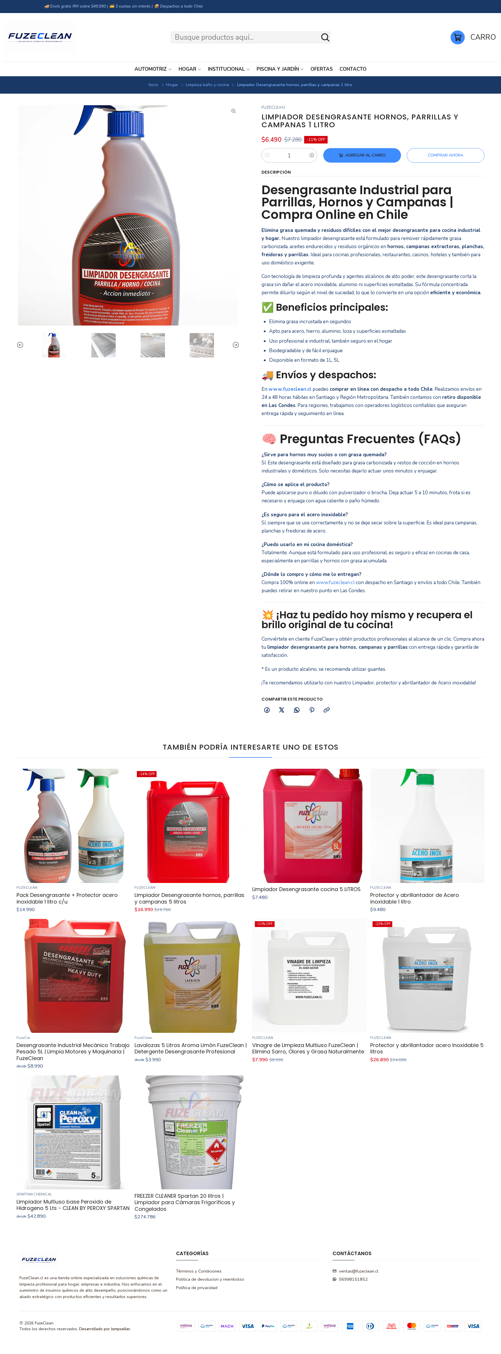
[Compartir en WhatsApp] (297, 710)
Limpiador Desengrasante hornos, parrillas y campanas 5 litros (189, 898)
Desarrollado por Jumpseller (104, 1329)
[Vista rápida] (123, 825)
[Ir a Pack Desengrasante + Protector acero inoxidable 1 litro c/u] (74, 826)
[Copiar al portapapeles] (327, 710)
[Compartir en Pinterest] (311, 710)
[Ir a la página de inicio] (39, 37)
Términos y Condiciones (199, 1271)
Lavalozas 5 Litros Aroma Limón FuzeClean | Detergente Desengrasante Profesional (191, 1048)
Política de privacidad (196, 1288)
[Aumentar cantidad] (311, 155)
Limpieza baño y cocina (207, 85)
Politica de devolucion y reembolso (210, 1279)
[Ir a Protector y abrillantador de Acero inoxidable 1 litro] (427, 826)
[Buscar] (325, 37)
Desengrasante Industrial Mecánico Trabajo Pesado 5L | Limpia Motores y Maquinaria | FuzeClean (73, 1052)
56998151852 (353, 1279)
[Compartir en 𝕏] (282, 710)
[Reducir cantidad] (267, 155)
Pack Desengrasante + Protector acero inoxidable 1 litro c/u (67, 898)
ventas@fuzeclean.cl (358, 1271)
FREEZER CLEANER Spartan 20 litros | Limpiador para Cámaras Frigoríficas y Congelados (185, 1203)
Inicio (153, 85)
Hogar (172, 85)
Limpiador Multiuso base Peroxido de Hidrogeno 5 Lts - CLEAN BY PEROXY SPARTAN (73, 1205)
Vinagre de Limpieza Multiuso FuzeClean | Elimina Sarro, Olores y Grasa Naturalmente (308, 1048)
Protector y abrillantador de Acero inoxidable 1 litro (414, 898)
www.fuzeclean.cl (289, 389)
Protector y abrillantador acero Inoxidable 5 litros (427, 1048)
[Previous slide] (21, 345)
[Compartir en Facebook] (267, 710)
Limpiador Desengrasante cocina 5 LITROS (306, 889)
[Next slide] (235, 345)
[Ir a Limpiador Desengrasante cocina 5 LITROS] (309, 826)
